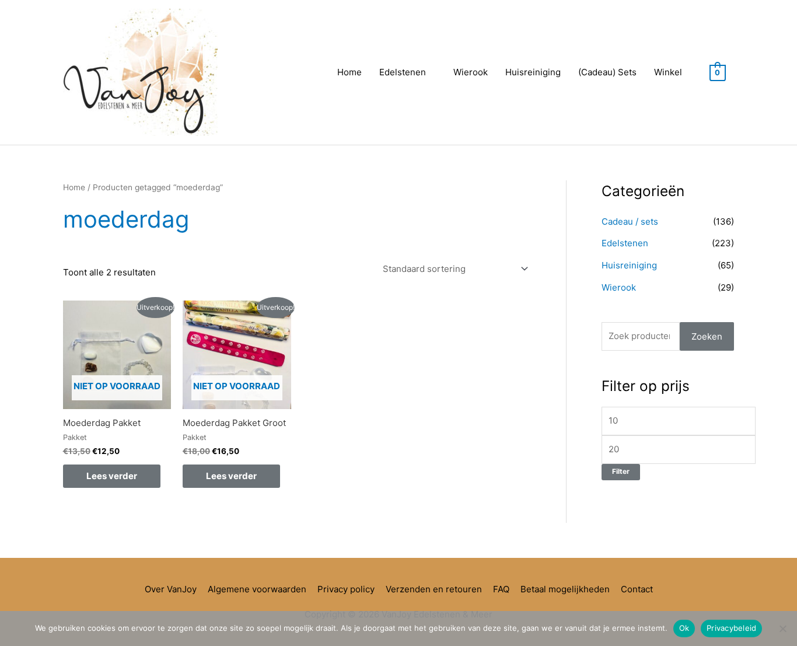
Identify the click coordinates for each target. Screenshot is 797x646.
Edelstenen (402, 72)
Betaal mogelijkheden (565, 589)
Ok (684, 628)
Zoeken (706, 336)
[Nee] (782, 628)
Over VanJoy (171, 589)
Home (349, 72)
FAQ (501, 589)
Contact (637, 589)
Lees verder (111, 475)
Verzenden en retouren (434, 589)
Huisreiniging (533, 72)
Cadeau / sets (630, 221)
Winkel (668, 72)
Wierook (470, 72)
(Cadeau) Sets (607, 72)
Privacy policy (346, 589)
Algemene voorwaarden (257, 589)
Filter (621, 471)
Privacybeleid (731, 628)
